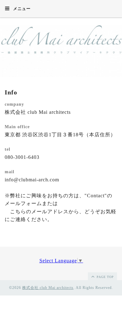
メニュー (21, 8)
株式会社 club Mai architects (48, 287)
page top (104, 277)
